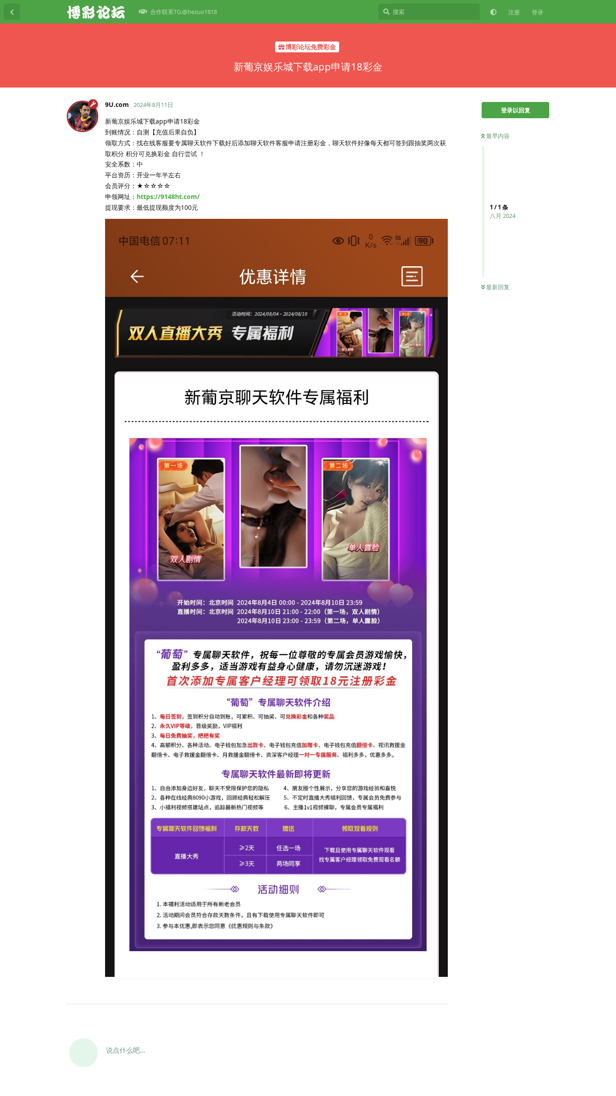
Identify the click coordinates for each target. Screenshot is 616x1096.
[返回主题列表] (12, 12)
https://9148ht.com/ (168, 196)
